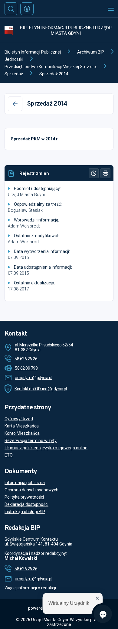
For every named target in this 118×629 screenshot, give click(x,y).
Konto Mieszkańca (22, 433)
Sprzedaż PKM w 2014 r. (35, 138)
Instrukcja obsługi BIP (25, 511)
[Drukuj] (105, 173)
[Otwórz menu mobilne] (110, 8)
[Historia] (94, 173)
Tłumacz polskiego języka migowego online (46, 447)
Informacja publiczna (25, 482)
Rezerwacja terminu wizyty (31, 440)
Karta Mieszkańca (22, 426)
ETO (9, 455)
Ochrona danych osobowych (31, 489)
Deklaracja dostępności (26, 504)
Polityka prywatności (24, 497)
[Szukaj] (11, 8)
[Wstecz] (15, 104)
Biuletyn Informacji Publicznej (33, 52)
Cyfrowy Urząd (19, 418)
